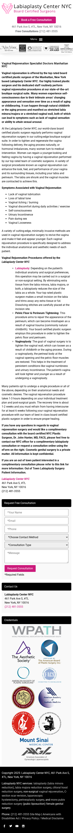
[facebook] (4, 826)
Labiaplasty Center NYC (16, 479)
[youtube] (17, 826)
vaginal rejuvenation (51, 791)
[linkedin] (23, 826)
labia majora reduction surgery (33, 787)
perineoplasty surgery (31, 799)
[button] (37, 39)
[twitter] (10, 826)
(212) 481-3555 (14, 606)
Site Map (35, 814)
